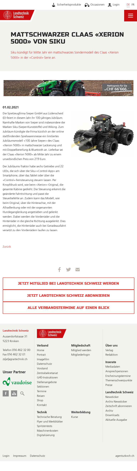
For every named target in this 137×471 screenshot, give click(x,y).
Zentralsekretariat (47, 373)
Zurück (7, 246)
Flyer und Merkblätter (50, 421)
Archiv (109, 410)
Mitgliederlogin (80, 354)
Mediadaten (112, 366)
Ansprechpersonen (116, 371)
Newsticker (112, 397)
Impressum (19, 456)
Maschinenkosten (47, 430)
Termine (41, 391)
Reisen (41, 396)
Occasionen (97, 4)
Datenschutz (44, 364)
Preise (108, 385)
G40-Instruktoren (47, 377)
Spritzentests (44, 426)
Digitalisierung (46, 435)
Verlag (109, 350)
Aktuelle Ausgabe (116, 420)
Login (116, 4)
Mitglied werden (81, 350)
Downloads (112, 415)
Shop (40, 400)
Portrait (41, 354)
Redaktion (111, 354)
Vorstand (42, 368)
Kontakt (42, 405)
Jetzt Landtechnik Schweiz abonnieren (68, 295)
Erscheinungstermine (118, 376)
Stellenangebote (47, 382)
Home (40, 350)
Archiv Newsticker (116, 401)
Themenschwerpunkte (118, 380)
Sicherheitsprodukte (69, 4)
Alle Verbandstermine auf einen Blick (68, 307)
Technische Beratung (49, 417)
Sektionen (43, 386)
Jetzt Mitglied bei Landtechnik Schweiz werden (68, 283)
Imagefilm (43, 359)
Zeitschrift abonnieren (118, 406)
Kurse (74, 417)
